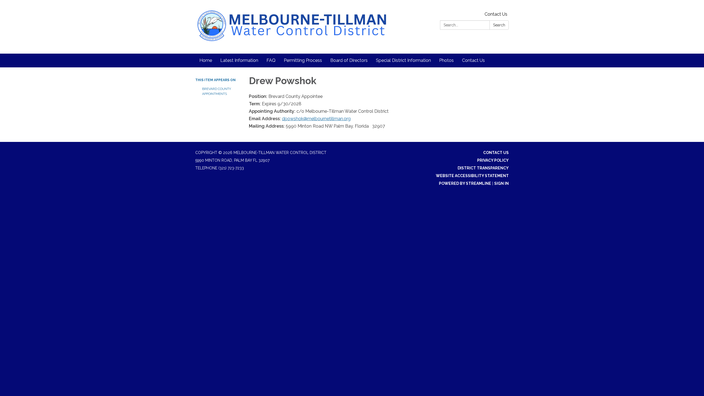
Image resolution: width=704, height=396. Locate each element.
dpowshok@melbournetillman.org (316, 118)
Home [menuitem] (205, 60)
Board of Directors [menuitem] (349, 60)
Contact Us (496, 14)
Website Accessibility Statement (472, 176)
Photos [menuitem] (446, 60)
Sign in (501, 183)
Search (499, 25)
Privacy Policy (493, 160)
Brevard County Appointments (216, 91)
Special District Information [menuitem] (403, 60)
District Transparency (483, 168)
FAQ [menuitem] (271, 60)
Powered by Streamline (465, 183)
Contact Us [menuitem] (473, 60)
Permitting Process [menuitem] (303, 60)
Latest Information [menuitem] (239, 60)
